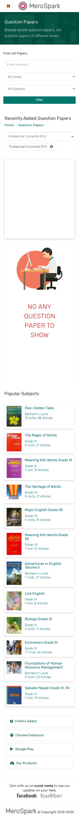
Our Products (26, 763)
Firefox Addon (25, 721)
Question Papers (31, 125)
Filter (39, 100)
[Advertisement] (39, 198)
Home (9, 125)
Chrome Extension (29, 735)
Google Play (24, 749)
